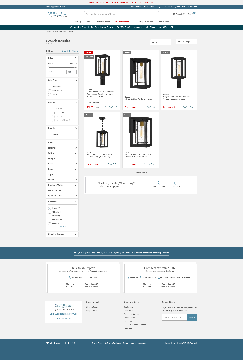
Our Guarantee (135, 7)
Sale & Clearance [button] (122, 22)
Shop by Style (91, 311)
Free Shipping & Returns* (55, 7)
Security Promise (129, 343)
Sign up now (121, 2)
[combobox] (121, 14)
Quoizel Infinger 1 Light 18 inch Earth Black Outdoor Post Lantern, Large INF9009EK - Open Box (100, 94)
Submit (192, 317)
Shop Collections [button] (146, 22)
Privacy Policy (97, 343)
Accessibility (142, 343)
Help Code (128, 328)
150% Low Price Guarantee (135, 325)
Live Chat (181, 7)
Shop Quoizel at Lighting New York (63, 314)
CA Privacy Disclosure (113, 343)
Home (49, 31)
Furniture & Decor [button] (102, 22)
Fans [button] (88, 22)
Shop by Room (92, 307)
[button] (192, 7)
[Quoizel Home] (57, 14)
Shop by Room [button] (163, 22)
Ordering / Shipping (131, 314)
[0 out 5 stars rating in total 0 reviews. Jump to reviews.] (111, 106)
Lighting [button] (77, 22)
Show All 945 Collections (62, 227)
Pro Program (149, 7)
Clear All (75, 51)
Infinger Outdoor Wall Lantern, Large (138, 99)
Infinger (70, 31)
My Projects (178, 14)
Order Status (129, 321)
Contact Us (128, 307)
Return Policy (129, 318)
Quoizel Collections (59, 31)
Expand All (66, 51)
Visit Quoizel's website (64, 318)
